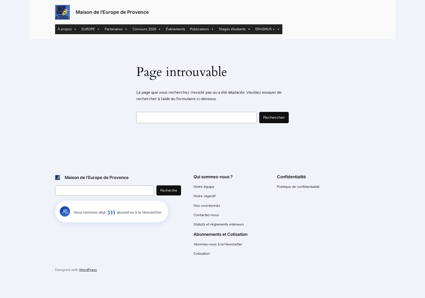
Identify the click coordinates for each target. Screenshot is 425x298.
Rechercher (274, 117)
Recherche (168, 190)
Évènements (175, 29)
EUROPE (88, 29)
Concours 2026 (144, 29)
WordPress (88, 269)
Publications (199, 29)
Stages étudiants (232, 29)
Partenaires (114, 29)
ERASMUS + (265, 29)
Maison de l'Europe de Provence (112, 12)
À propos (65, 29)
